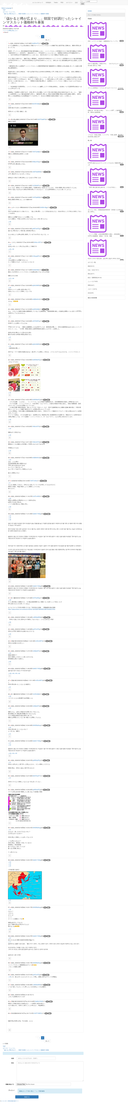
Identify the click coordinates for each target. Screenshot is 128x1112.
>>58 (9, 929)
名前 (12, 1058)
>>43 (9, 653)
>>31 (9, 337)
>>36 (9, 419)
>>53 (12, 753)
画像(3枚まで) (10, 1084)
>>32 (9, 428)
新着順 (90, 11)
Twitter (56, 2)
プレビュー (11, 1090)
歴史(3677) (91, 274)
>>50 (15, 673)
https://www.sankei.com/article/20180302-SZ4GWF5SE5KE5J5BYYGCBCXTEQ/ (31, 609)
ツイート (5, 30)
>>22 (9, 862)
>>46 (9, 696)
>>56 (9, 221)
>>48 (9, 673)
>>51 (9, 687)
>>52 (9, 753)
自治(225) (91, 293)
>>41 (9, 579)
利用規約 (48, 2)
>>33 (9, 460)
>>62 (18, 673)
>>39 (9, 435)
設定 (76, 2)
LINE (9, 30)
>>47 (9, 743)
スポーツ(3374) (92, 289)
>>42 (9, 864)
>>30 (9, 346)
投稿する (27, 1097)
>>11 (9, 106)
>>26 (9, 287)
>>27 (9, 278)
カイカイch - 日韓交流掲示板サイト (10, 1101)
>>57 (9, 900)
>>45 (9, 634)
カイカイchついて (37, 2)
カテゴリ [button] (68, 2)
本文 (12, 1063)
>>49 (12, 673)
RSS (62, 2)
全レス (47, 40)
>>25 (9, 249)
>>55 (15, 753)
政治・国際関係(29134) (95, 277)
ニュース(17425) (93, 281)
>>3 (9, 483)
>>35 (9, 518)
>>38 (12, 278)
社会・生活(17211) (93, 270)
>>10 (9, 244)
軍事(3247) (91, 285)
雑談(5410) (91, 266)
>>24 (9, 258)
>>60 (9, 661)
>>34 (9, 392)
